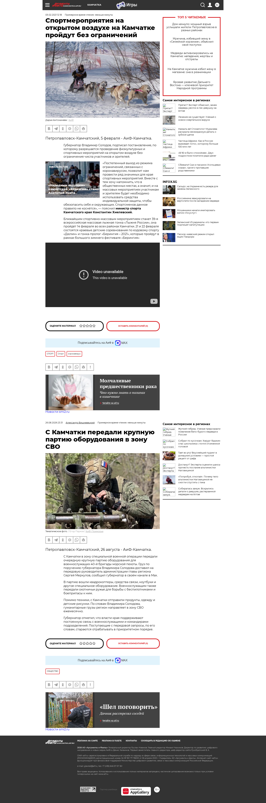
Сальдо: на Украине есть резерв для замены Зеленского (197, 187)
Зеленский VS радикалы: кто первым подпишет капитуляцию (198, 223)
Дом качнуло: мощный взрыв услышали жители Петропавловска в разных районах (191, 27)
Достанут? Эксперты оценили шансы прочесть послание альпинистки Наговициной (199, 467)
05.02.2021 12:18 (53, 14)
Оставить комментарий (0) (133, 326)
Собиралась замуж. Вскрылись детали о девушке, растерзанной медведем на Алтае (197, 491)
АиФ (71, 120)
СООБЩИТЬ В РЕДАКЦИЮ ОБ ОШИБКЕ (160, 741)
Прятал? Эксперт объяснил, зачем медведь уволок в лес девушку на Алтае (197, 108)
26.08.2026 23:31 (54, 422)
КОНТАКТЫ (131, 741)
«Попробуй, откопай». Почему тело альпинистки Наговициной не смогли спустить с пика (198, 479)
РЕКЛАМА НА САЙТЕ (87, 741)
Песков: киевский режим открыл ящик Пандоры (195, 235)
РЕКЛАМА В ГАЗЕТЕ (112, 741)
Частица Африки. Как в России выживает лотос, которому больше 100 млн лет (198, 144)
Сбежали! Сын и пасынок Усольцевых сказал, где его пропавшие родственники (199, 167)
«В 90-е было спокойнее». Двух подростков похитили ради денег (197, 154)
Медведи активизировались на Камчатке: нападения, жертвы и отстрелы (191, 56)
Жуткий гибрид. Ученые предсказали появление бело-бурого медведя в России (199, 431)
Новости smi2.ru (57, 411)
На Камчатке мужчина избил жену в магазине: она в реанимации (192, 71)
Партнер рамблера (108, 789)
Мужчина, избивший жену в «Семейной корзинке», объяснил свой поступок (192, 41)
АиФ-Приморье (94, 531)
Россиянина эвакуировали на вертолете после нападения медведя (198, 199)
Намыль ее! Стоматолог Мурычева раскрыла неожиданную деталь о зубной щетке (197, 132)
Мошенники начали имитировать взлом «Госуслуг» (196, 211)
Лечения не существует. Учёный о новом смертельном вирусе (197, 118)
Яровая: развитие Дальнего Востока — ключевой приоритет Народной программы (191, 85)
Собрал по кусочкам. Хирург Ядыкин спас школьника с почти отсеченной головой (199, 443)
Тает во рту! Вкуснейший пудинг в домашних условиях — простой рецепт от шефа (197, 455)
